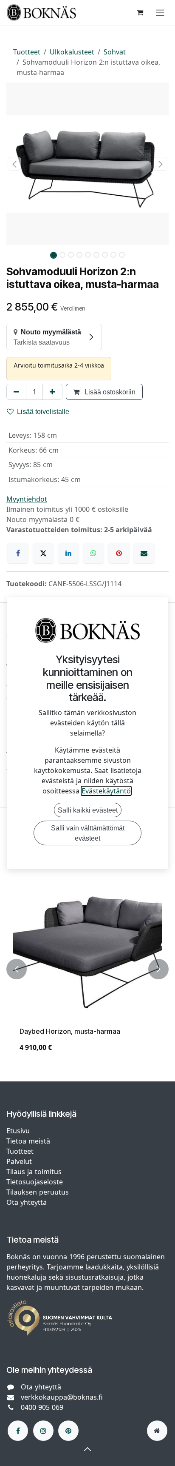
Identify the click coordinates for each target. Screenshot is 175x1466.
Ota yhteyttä (26, 1202)
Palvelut (19, 1161)
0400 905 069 (42, 1407)
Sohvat (115, 52)
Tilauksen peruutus (37, 1192)
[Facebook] (18, 553)
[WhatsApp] (93, 553)
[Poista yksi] (16, 392)
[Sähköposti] (144, 553)
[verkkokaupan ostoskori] (139, 12)
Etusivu (18, 1131)
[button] (14, 164)
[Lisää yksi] (52, 392)
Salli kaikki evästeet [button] (88, 810)
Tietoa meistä (28, 1141)
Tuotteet (26, 52)
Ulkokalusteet (72, 52)
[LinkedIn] (68, 553)
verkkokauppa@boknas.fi (62, 1397)
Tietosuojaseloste (35, 1182)
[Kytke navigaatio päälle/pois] (160, 12)
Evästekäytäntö (106, 791)
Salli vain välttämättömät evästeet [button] (87, 833)
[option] (87, 969)
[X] (43, 553)
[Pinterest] (119, 553)
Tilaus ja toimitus (34, 1171)
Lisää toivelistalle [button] (43, 411)
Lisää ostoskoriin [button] (109, 392)
